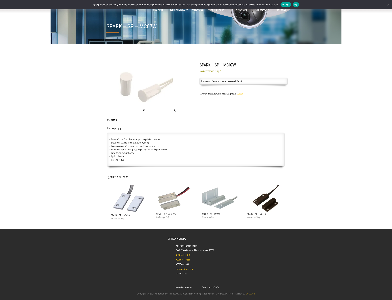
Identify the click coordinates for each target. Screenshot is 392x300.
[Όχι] (388, 4)
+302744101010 (183, 255)
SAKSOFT (250, 293)
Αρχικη (159, 9)
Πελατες (199, 9)
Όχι (296, 4)
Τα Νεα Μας (240, 9)
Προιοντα (179, 9)
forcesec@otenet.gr (184, 269)
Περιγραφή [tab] (112, 120)
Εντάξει (286, 4)
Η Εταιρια (218, 9)
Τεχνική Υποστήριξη (210, 287)
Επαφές (240, 93)
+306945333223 (183, 259)
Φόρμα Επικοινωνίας (183, 287)
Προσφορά (263, 9)
